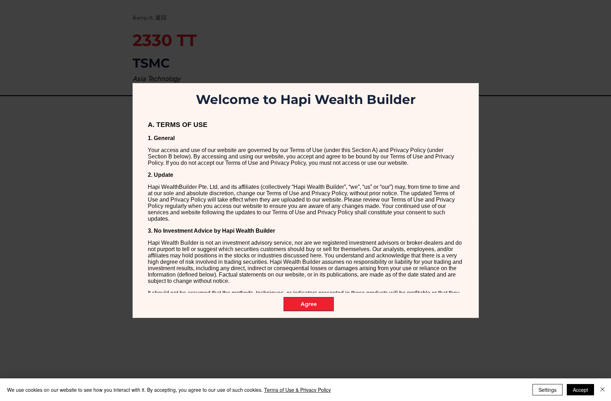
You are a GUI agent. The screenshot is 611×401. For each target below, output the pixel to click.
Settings (548, 389)
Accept (580, 389)
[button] (309, 304)
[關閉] (602, 389)
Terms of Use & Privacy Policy (297, 389)
